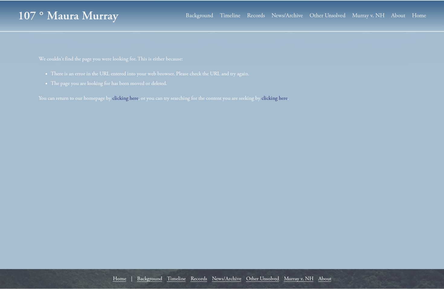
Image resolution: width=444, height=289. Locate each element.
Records (256, 15)
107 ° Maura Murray (68, 15)
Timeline (230, 15)
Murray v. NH (368, 15)
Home (419, 15)
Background (199, 15)
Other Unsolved (328, 15)
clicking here (125, 98)
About (398, 15)
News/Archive (287, 15)
